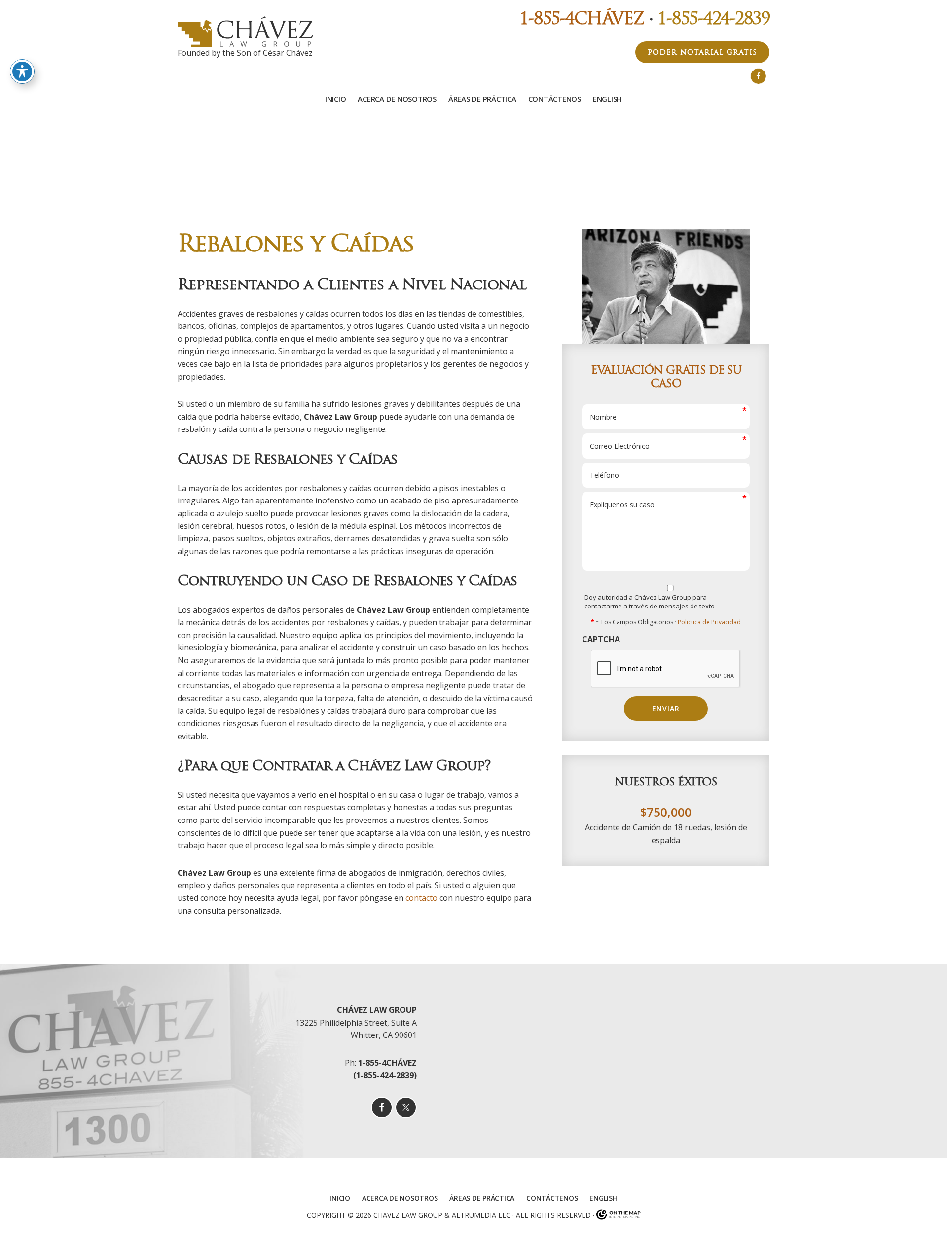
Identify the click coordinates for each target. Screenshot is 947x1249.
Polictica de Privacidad (709, 622)
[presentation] (666, 669)
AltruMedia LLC (481, 1214)
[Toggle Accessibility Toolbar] (22, 71)
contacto (421, 897)
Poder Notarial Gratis (702, 52)
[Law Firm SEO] (618, 1214)
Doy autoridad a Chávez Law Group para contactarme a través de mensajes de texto (649, 601)
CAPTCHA (601, 639)
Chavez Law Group (407, 1214)
